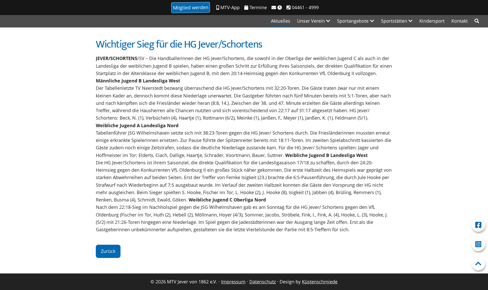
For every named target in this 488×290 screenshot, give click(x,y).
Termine (257, 7)
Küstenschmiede (320, 282)
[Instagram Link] (478, 244)
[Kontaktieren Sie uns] (276, 7)
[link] (476, 21)
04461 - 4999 (305, 7)
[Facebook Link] (478, 225)
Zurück (108, 251)
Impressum (233, 282)
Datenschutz (262, 282)
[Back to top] (478, 263)
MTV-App (229, 7)
